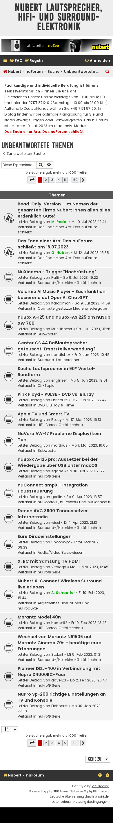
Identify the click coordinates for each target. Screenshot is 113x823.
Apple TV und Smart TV (43, 414)
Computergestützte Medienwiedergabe (72, 308)
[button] (32, 180)
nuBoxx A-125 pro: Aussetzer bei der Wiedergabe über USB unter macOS (58, 462)
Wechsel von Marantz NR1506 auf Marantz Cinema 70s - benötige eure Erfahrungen (59, 643)
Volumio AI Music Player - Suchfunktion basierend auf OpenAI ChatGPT (61, 294)
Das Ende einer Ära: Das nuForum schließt (44, 131)
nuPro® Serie (49, 476)
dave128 (58, 680)
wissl (55, 522)
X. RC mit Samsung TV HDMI (49, 561)
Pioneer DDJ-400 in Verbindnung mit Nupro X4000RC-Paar (59, 671)
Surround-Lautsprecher (58, 359)
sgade (57, 471)
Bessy (56, 419)
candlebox (60, 354)
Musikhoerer (61, 328)
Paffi (55, 277)
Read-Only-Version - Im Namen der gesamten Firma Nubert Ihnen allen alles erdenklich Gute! (64, 210)
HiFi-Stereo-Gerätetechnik (60, 424)
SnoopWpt (60, 542)
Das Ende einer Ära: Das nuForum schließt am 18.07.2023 (55, 244)
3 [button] (52, 179)
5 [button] (65, 179)
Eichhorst (59, 705)
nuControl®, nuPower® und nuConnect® (74, 501)
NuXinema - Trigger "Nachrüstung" (57, 272)
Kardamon (61, 303)
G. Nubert (60, 252)
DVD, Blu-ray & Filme (56, 405)
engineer (59, 380)
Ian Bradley (100, 786)
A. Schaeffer (63, 592)
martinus (59, 445)
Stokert (57, 654)
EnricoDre (59, 399)
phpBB (52, 791)
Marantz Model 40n (39, 617)
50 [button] (75, 179)
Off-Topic (46, 385)
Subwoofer (47, 334)
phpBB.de (102, 796)
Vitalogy (58, 566)
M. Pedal (59, 221)
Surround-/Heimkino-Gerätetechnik (69, 282)
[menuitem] (16, 61)
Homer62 (59, 622)
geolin (56, 496)
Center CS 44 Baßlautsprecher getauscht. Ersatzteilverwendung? (57, 346)
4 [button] (59, 179)
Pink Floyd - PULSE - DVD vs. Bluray (56, 394)
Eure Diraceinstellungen (45, 536)
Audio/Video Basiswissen (60, 552)
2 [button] (46, 179)
